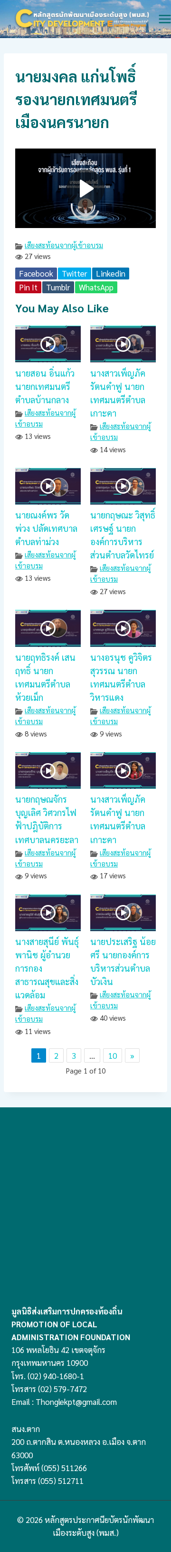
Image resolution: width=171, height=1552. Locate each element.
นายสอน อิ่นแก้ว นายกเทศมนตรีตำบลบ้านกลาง (45, 386)
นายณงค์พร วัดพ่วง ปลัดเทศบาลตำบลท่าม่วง (46, 528)
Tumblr (58, 287)
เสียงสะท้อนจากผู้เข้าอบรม (64, 245)
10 (112, 1055)
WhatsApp (96, 287)
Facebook (36, 273)
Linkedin (110, 273)
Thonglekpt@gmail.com (76, 1401)
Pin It (28, 287)
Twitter (74, 273)
